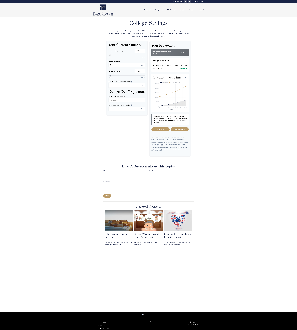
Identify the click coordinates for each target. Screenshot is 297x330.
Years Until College (114, 61)
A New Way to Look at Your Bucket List (146, 236)
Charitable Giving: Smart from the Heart (178, 236)
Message (106, 181)
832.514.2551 (178, 1)
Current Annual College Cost (117, 96)
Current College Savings (122, 51)
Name (105, 170)
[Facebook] (189, 1)
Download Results (179, 129)
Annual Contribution (122, 71)
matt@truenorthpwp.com (148, 321)
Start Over (160, 129)
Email (151, 170)
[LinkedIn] (185, 1)
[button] (148, 10)
